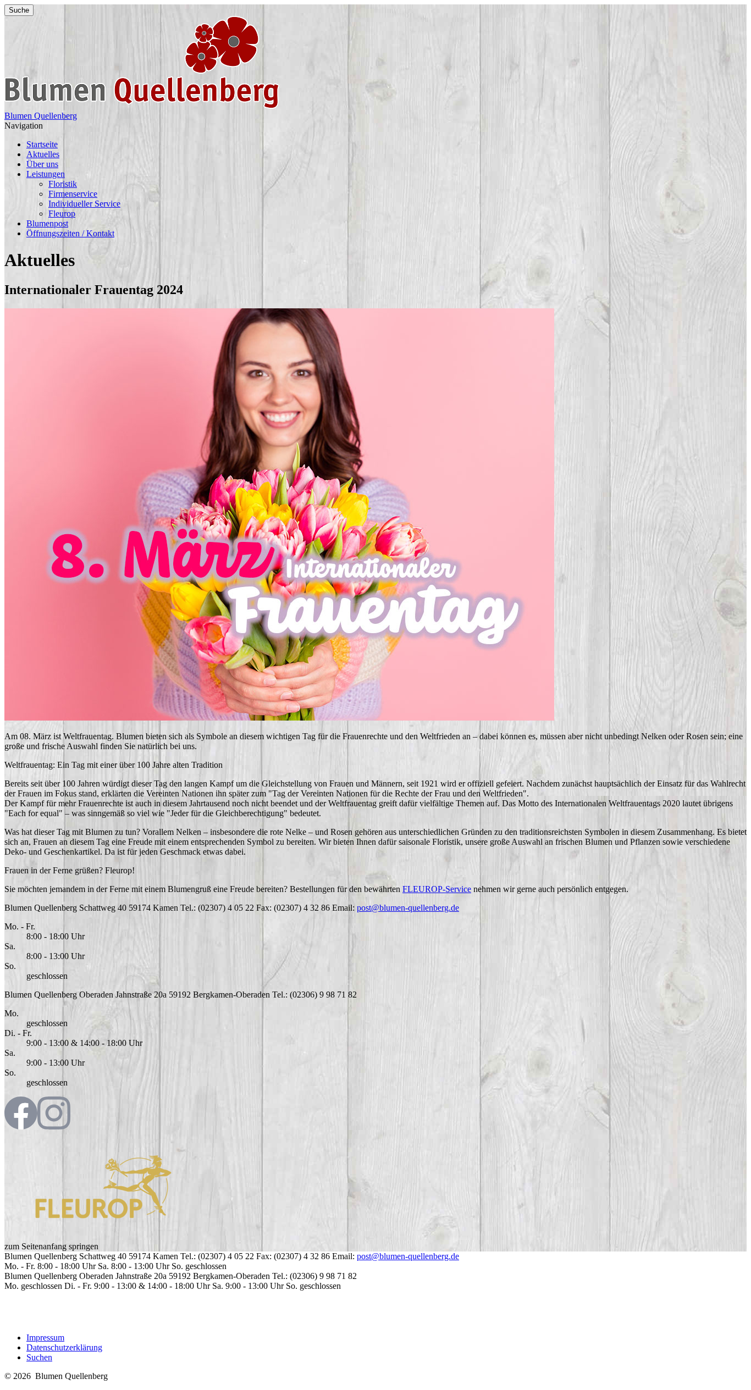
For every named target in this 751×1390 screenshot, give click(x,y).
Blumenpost (47, 223)
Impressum (45, 1337)
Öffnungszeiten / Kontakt (70, 233)
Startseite (42, 144)
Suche (19, 10)
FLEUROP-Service (436, 889)
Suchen (39, 1357)
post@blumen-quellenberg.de (408, 907)
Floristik (62, 184)
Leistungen (45, 174)
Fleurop (61, 213)
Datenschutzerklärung (64, 1347)
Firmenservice (72, 193)
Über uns (42, 164)
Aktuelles (42, 154)
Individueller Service (84, 203)
